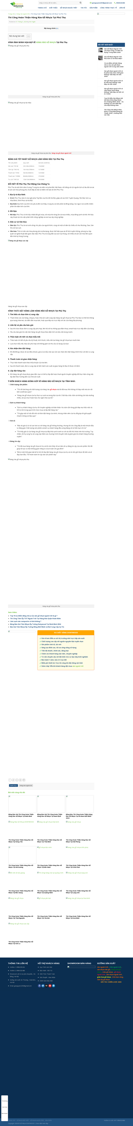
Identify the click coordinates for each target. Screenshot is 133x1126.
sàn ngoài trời (77, 666)
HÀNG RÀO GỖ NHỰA (46, 42)
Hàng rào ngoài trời (22, 14)
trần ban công (117, 977)
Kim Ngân (32, 22)
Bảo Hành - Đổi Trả (46, 970)
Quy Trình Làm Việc (46, 967)
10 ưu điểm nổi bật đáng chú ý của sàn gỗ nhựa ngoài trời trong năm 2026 (113, 64)
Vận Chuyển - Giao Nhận (47, 977)
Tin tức (84, 8)
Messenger (5, 1113)
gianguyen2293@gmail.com (23, 986)
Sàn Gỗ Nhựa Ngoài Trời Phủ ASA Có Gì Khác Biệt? (113, 57)
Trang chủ (42, 8)
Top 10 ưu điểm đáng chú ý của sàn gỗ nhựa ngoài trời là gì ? (33, 616)
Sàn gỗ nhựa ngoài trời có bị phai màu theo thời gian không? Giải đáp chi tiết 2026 (113, 73)
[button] (27, 37)
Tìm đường (4, 1101)
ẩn (57, 28)
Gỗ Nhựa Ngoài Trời (68, 8)
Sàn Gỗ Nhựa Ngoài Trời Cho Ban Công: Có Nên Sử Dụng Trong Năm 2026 (113, 50)
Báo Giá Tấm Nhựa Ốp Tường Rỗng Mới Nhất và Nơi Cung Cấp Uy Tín (37, 627)
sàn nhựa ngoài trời (114, 974)
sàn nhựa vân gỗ (103, 969)
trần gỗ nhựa (107, 972)
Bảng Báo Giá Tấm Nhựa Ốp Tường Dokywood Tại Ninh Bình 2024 (35, 624)
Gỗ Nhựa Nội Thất (23, 1120)
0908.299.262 (20, 967)
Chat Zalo (4, 1107)
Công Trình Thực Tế (108, 8)
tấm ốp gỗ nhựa (103, 979)
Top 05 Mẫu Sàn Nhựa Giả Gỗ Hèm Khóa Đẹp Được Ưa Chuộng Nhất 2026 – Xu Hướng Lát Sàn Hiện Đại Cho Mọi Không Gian (113, 101)
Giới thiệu (53, 8)
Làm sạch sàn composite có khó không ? (25, 621)
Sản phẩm (93, 8)
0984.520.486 (20, 970)
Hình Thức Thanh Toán (47, 974)
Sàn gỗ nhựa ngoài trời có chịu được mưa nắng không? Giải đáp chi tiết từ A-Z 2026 (114, 91)
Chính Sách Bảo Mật (46, 981)
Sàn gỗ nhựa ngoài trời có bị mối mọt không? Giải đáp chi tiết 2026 (113, 82)
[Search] (80, 2)
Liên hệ (122, 8)
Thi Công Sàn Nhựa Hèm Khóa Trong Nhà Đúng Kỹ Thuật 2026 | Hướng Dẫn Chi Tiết (113, 112)
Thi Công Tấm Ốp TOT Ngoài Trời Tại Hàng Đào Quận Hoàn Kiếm (35, 618)
